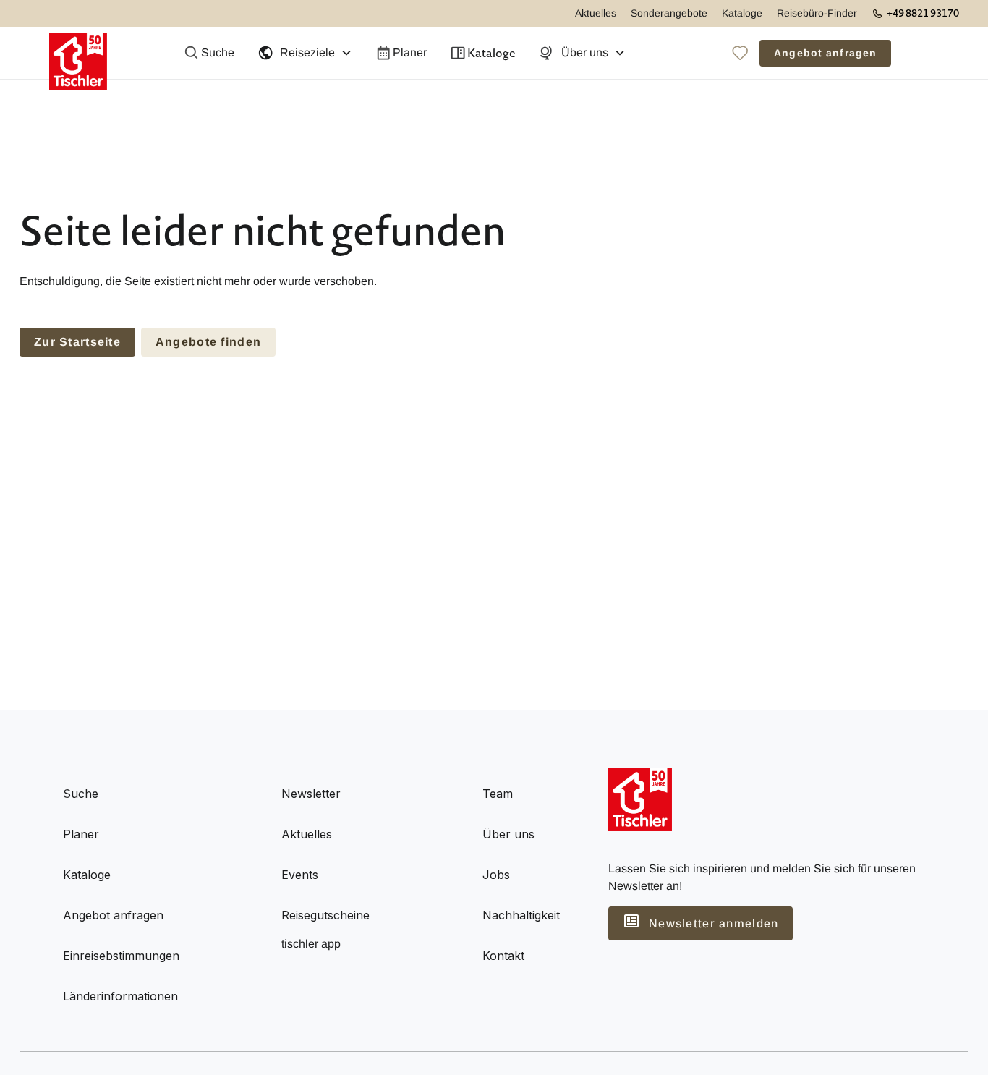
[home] (78, 53)
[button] (304, 53)
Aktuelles (595, 13)
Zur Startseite (77, 342)
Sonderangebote (669, 13)
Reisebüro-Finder (817, 13)
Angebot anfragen (825, 53)
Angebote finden (208, 342)
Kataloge (742, 13)
